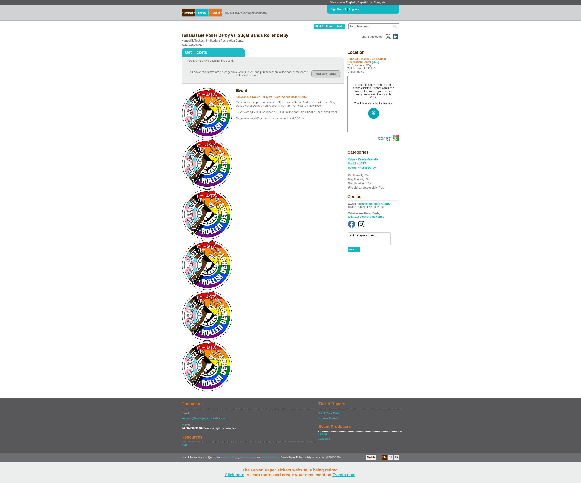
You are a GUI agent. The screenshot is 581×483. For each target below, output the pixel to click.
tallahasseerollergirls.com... (366, 216)
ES (390, 457)
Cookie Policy (269, 457)
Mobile (371, 457)
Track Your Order (329, 413)
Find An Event (324, 26)
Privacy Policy (247, 457)
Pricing (322, 434)
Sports (352, 167)
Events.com (343, 475)
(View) (375, 62)
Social (352, 163)
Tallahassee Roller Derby (374, 204)
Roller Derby (367, 167)
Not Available (326, 74)
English (350, 2)
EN (384, 457)
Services (324, 439)
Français (379, 2)
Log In (353, 9)
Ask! (352, 249)
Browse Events (328, 418)
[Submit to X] (388, 37)
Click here (234, 475)
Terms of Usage (229, 457)
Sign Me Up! (338, 9)
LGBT (362, 163)
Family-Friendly (368, 159)
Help (340, 26)
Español (363, 2)
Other (351, 159)
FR (397, 457)
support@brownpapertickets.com (203, 418)
